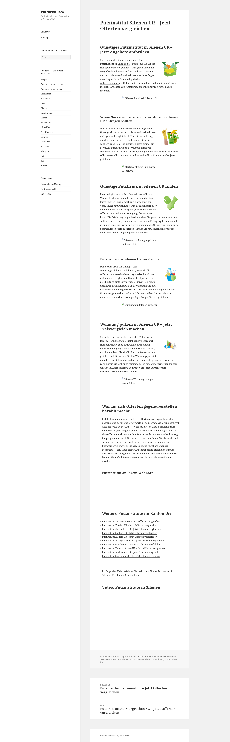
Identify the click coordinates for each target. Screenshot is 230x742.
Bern (43, 103)
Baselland (45, 98)
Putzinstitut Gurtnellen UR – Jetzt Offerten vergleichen (131, 529)
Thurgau (45, 151)
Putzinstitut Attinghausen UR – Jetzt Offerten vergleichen (133, 540)
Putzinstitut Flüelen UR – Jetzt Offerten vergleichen (129, 525)
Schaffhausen (47, 132)
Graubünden (46, 113)
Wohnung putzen (147, 337)
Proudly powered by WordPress (114, 735)
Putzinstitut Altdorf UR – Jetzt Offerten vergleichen (129, 536)
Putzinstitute (118, 151)
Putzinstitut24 (52, 12)
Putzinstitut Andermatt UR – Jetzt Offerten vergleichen (131, 552)
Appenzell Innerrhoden (51, 89)
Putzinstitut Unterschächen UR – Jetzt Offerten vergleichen (134, 548)
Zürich (44, 165)
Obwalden (45, 127)
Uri (42, 156)
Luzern (44, 117)
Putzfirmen (149, 274)
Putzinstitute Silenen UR (143, 659)
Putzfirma (129, 194)
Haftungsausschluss (50, 189)
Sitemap (44, 37)
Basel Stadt (46, 93)
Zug (42, 161)
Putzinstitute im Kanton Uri (116, 371)
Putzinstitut (113, 209)
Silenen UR (124, 63)
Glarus (44, 108)
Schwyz (44, 137)
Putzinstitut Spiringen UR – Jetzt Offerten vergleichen (131, 555)
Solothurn (45, 141)
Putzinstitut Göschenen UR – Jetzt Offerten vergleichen (131, 544)
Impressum (46, 194)
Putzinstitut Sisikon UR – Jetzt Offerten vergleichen (129, 532)
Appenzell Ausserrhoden (52, 84)
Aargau (44, 79)
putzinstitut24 (129, 656)
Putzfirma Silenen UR (156, 656)
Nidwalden (46, 122)
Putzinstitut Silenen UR (121, 659)
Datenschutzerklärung (51, 184)
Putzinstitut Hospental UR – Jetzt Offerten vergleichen (131, 521)
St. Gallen (45, 146)
